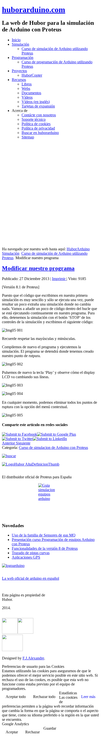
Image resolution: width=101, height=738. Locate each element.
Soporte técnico (34, 119)
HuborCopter (32, 75)
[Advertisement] (50, 193)
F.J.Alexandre (33, 658)
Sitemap (28, 137)
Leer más (88, 697)
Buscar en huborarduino (40, 133)
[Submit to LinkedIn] (50, 439)
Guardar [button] (49, 728)
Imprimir (59, 279)
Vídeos (27, 97)
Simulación (20, 44)
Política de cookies (36, 124)
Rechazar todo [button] (44, 697)
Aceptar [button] (12, 732)
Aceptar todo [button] (16, 697)
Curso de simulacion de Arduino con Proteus (53, 447)
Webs (26, 88)
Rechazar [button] (32, 732)
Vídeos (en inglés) (36, 102)
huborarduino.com (33, 9)
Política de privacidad (38, 128)
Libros (27, 84)
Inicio (16, 40)
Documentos (31, 93)
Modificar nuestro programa (38, 268)
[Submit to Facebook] (19, 434)
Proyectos (19, 71)
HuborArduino (78, 249)
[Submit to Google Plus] (56, 434)
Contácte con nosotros (39, 115)
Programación (22, 57)
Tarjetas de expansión (38, 106)
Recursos (19, 80)
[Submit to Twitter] (17, 439)
